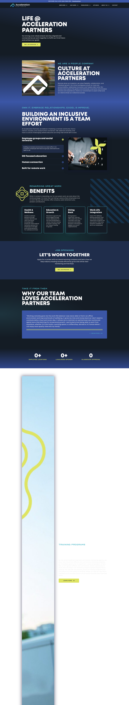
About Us (104, 5)
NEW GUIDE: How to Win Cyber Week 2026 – (64, 1)
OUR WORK (73, 5)
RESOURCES (84, 5)
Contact (115, 5)
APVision (96, 5)
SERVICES (62, 5)
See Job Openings (30, 44)
